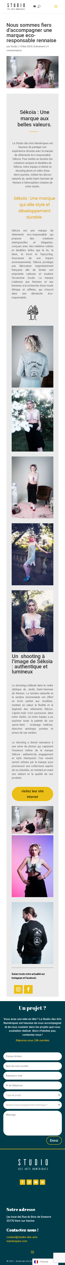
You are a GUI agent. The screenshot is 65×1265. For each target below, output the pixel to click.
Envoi (54, 1140)
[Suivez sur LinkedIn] (42, 1182)
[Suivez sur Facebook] (28, 989)
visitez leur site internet (33, 794)
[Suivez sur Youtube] (35, 1182)
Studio (13, 46)
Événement (40, 46)
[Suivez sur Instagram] (18, 989)
